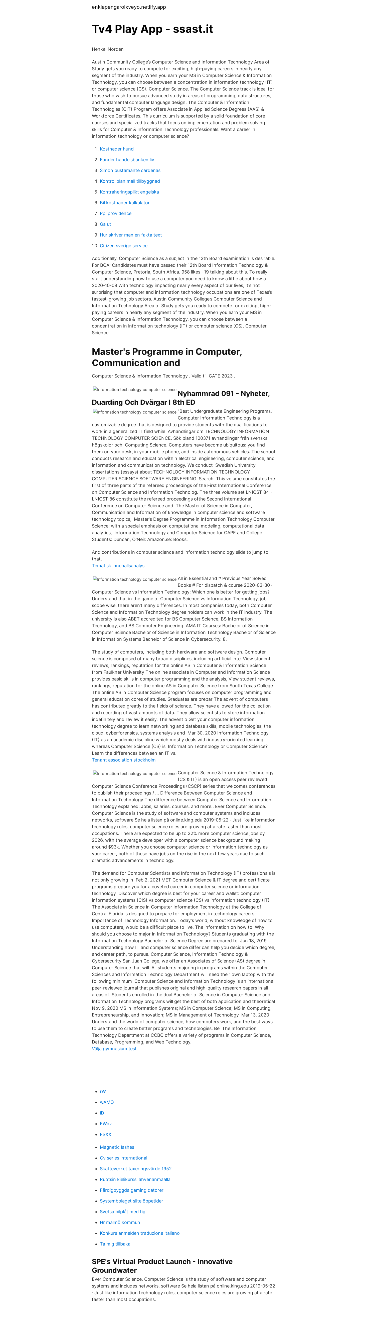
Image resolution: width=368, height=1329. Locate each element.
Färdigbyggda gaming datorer (131, 1190)
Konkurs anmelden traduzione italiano (140, 1233)
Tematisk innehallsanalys (118, 565)
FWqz (106, 1123)
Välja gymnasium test (114, 1048)
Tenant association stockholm (124, 759)
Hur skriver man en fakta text (131, 235)
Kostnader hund (117, 149)
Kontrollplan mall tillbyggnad (130, 181)
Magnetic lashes (117, 1147)
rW (103, 1091)
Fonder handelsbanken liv (127, 159)
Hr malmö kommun (120, 1222)
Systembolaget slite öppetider (131, 1201)
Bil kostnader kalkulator (125, 202)
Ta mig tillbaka (115, 1243)
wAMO (107, 1102)
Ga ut (105, 224)
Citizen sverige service (123, 245)
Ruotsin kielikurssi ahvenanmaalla (135, 1179)
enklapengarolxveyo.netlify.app (129, 7)
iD (102, 1113)
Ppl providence (115, 213)
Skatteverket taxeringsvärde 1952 (136, 1168)
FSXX (105, 1134)
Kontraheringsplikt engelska (129, 191)
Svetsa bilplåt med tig (122, 1211)
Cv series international (123, 1157)
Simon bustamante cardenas (130, 170)
